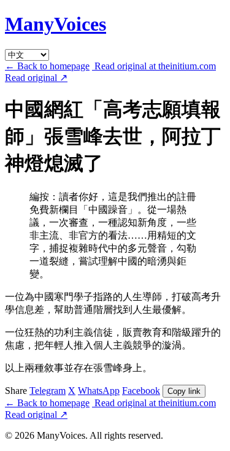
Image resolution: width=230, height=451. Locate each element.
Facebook (141, 390)
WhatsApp (99, 390)
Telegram (47, 390)
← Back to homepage (47, 66)
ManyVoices (55, 24)
